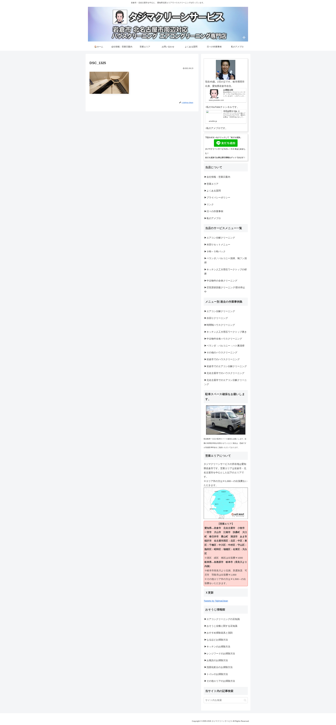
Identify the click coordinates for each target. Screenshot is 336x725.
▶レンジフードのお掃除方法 (219, 653)
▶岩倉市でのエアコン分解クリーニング (225, 366)
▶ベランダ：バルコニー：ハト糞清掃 (224, 345)
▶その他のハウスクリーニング (220, 352)
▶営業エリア (211, 184)
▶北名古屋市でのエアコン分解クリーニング (225, 382)
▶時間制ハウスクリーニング (219, 325)
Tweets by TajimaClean (216, 601)
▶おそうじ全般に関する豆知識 (220, 626)
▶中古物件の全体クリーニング (220, 280)
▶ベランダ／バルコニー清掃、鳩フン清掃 (225, 260)
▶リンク (209, 204)
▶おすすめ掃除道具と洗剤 (218, 632)
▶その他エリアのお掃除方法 (219, 681)
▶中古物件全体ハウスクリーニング (223, 338)
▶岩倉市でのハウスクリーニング (222, 359)
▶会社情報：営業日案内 (217, 177)
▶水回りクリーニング (216, 318)
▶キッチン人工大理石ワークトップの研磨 (225, 271)
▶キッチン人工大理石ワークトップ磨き (225, 332)
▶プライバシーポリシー (217, 197)
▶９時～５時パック (214, 251)
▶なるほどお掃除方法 (216, 639)
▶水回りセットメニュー (217, 244)
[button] (245, 700)
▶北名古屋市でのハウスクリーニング (224, 373)
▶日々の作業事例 (213, 211)
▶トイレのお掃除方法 (216, 674)
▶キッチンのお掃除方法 (217, 646)
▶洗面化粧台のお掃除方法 (218, 667)
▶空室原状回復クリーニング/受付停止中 (224, 289)
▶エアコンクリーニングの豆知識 (222, 619)
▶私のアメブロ (212, 218)
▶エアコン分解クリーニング (219, 237)
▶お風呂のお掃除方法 (216, 660)
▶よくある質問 (212, 190)
